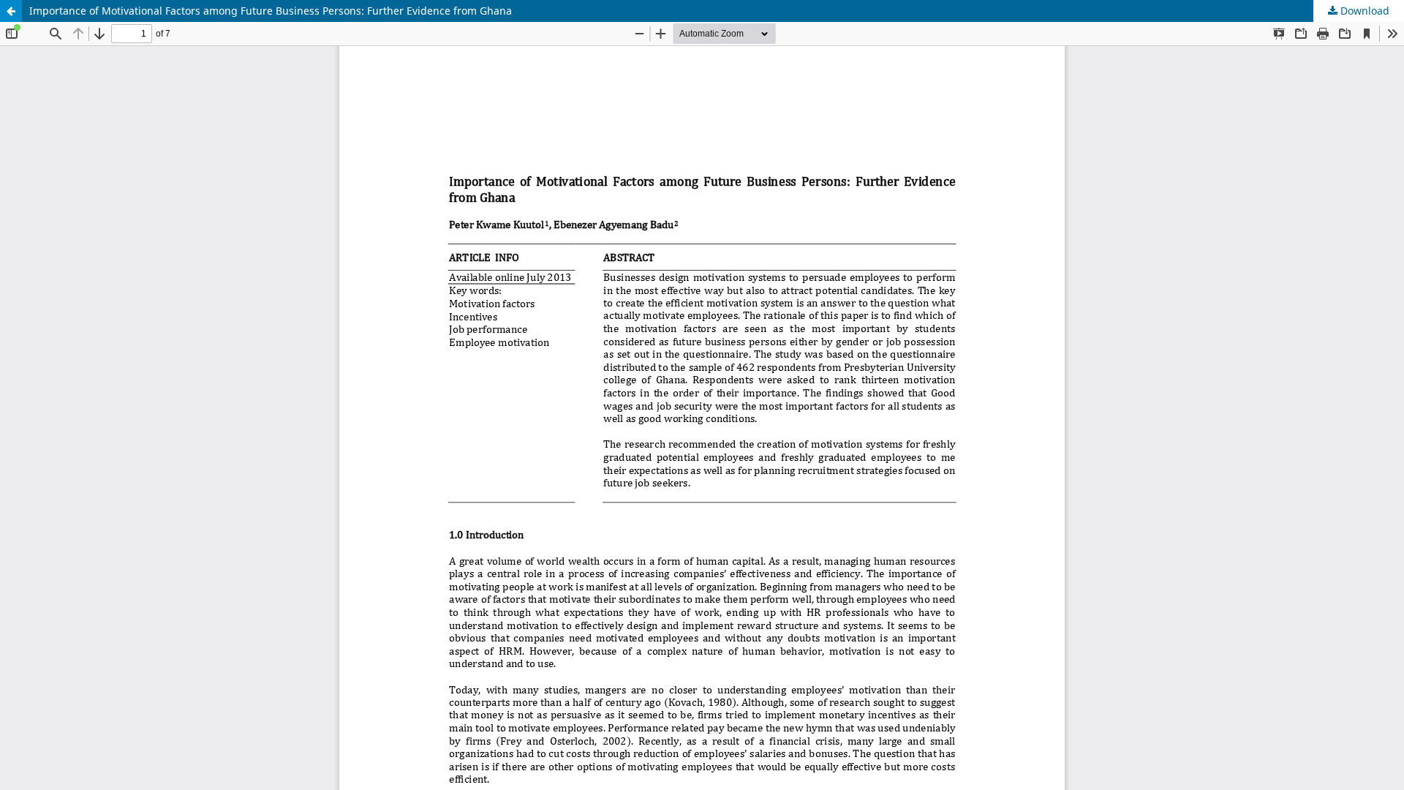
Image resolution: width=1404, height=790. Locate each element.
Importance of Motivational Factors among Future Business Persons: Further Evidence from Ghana (270, 11)
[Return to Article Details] (11, 11)
